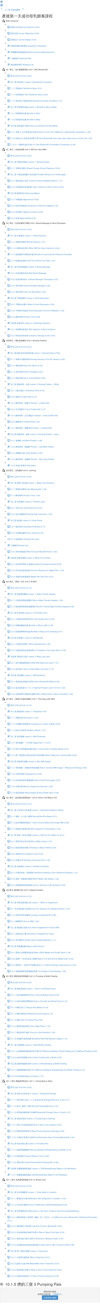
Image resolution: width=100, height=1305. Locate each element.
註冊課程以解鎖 (50, 1297)
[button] (1, 2)
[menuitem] (1, 6)
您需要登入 (57, 1294)
